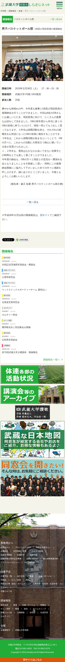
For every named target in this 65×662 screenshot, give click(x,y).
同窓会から (5, 547)
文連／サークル (9, 270)
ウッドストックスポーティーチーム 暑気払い (24, 289)
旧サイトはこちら (32, 659)
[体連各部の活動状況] (32, 381)
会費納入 (4, 551)
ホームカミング (39, 609)
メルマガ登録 (37, 551)
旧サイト (45, 215)
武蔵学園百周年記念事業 (11, 559)
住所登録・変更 (20, 551)
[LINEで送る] (22, 239)
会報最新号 (5, 630)
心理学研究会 (8, 277)
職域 (28, 580)
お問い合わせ (32, 559)
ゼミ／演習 (8, 320)
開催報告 (12, 11)
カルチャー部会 (9, 314)
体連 (20, 11)
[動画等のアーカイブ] (32, 401)
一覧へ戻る (55, 19)
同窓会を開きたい (43, 547)
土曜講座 (7, 345)
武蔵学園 (33, 555)
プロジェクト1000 (23, 547)
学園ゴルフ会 (6, 591)
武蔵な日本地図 (21, 630)
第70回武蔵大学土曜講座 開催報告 (20, 352)
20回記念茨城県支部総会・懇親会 (18, 264)
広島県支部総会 (9, 340)
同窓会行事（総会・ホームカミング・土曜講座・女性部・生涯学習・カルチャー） (32, 586)
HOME (3, 11)
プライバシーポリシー (10, 562)
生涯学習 (44, 612)
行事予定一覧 (6, 576)
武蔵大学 (21, 555)
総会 (26, 609)
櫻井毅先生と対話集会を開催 (16, 327)
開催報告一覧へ (51, 359)
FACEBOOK (30, 562)
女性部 (32, 612)
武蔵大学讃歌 (6, 555)
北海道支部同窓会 (11, 302)
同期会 (3, 580)
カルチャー (8, 308)
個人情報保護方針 (50, 559)
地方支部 (7, 258)
